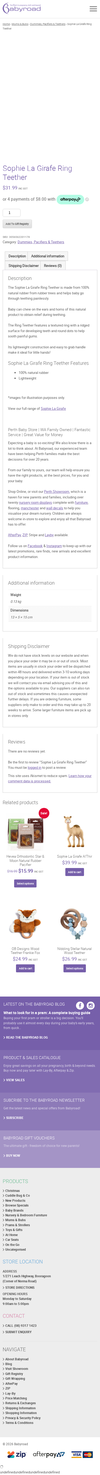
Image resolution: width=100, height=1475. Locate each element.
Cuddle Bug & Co (17, 1195)
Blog (8, 1364)
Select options (25, 883)
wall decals (54, 508)
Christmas (12, 1191)
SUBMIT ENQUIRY (18, 1332)
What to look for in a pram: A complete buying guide (46, 1012)
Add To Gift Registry (17, 224)
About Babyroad (17, 1359)
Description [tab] (17, 256)
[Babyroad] (22, 9)
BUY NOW (13, 1156)
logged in (34, 767)
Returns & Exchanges (20, 1403)
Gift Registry (14, 1374)
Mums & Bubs (20, 24)
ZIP (24, 534)
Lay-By (10, 1393)
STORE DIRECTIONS (19, 1288)
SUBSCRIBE (14, 1118)
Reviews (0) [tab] (53, 265)
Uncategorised (15, 1249)
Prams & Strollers (17, 1225)
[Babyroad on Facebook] (80, 1006)
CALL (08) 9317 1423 (21, 1326)
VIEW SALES (15, 1080)
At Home (11, 1235)
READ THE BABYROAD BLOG (27, 1037)
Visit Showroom (16, 1369)
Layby (49, 534)
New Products (15, 1201)
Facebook (35, 545)
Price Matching (16, 1398)
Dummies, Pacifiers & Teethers (47, 24)
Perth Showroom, (57, 491)
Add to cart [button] (74, 872)
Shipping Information (20, 1408)
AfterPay (14, 534)
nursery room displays (35, 502)
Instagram (54, 545)
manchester (30, 508)
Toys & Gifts (13, 1230)
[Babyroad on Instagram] (91, 1006)
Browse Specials (17, 1205)
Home (6, 24)
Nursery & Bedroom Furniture (26, 1215)
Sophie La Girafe (53, 408)
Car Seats (12, 1240)
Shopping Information (21, 1413)
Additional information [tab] (47, 256)
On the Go (12, 1245)
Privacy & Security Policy (23, 1418)
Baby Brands (14, 1210)
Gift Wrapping (15, 1379)
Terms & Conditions (19, 1423)
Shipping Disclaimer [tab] (24, 265)
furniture (81, 502)
